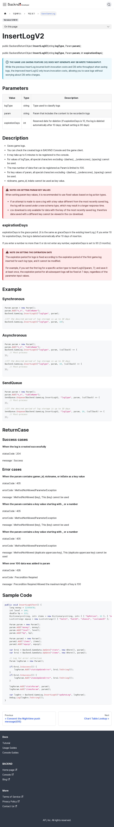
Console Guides (10, 752)
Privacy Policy (9, 801)
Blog (4, 779)
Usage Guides (9, 747)
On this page (11, 26)
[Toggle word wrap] (102, 604)
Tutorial (6, 743)
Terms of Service (11, 796)
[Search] (109, 4)
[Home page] (5, 13)
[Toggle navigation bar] (4, 4)
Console (6, 774)
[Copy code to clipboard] (108, 307)
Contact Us (8, 806)
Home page (8, 770)
